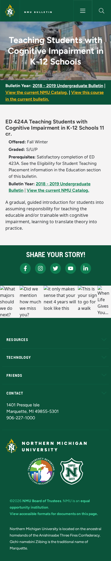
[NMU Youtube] (70, 268)
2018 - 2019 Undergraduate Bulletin (68, 85)
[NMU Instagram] (40, 268)
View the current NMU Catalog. (36, 92)
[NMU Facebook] (25, 268)
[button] (101, 11)
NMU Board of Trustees (41, 501)
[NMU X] (55, 268)
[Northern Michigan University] (10, 11)
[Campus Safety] (71, 471)
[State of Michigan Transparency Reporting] (41, 471)
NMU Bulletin (38, 12)
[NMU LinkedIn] (85, 268)
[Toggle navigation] (82, 11)
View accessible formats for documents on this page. (54, 514)
